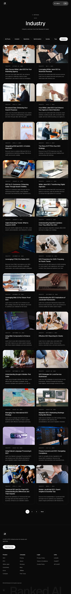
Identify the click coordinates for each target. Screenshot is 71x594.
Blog (21, 567)
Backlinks (26, 39)
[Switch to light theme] (4, 590)
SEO (4, 558)
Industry (63, 39)
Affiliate (22, 570)
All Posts (35, 15)
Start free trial (9, 547)
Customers (6, 567)
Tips (55, 39)
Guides (48, 39)
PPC (4, 561)
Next (42, 511)
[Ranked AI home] (5, 3)
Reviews (22, 564)
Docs (4, 570)
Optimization (37, 39)
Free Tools (23, 573)
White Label (6, 564)
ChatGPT (56, 561)
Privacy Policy (41, 558)
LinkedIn (56, 558)
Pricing (22, 558)
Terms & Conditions (42, 561)
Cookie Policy (41, 564)
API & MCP (57, 564)
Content (17, 39)
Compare (5, 573)
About (21, 561)
